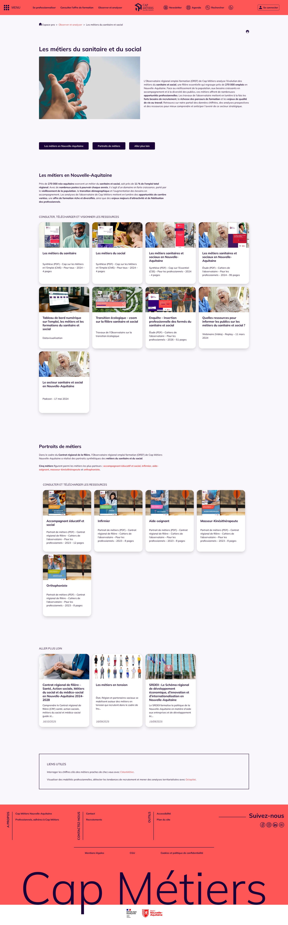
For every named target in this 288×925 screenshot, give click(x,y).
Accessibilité (164, 813)
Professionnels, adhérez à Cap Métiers (37, 819)
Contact (90, 813)
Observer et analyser (110, 7)
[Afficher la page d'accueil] (144, 7)
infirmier (146, 465)
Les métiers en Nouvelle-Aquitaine (63, 145)
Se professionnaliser (44, 7)
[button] (12, 7)
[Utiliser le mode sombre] (231, 7)
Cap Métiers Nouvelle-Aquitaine (33, 813)
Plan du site (163, 819)
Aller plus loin (142, 145)
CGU (132, 852)
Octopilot (191, 779)
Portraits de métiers (109, 145)
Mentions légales (94, 852)
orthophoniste (92, 469)
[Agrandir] (136, 60)
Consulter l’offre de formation (76, 7)
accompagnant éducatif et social (122, 465)
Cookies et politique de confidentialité (182, 852)
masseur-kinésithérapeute (65, 469)
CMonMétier (127, 771)
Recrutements (94, 819)
